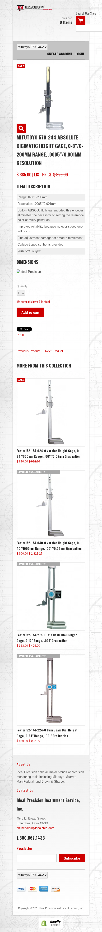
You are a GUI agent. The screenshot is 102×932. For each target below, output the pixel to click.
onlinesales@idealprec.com (35, 828)
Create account (60, 53)
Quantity (22, 286)
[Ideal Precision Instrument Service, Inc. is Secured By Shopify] (51, 927)
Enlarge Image (21, 128)
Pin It (20, 335)
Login (79, 53)
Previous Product (28, 351)
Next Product (54, 351)
